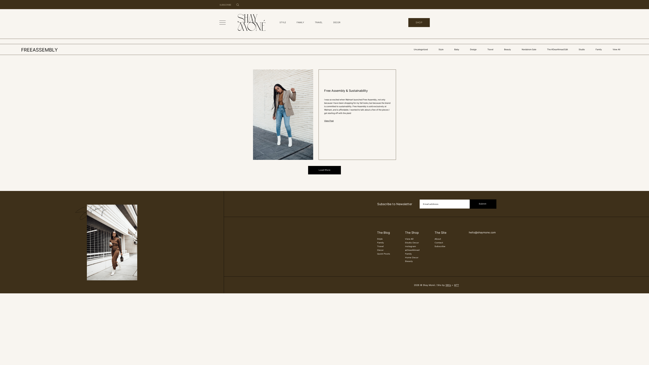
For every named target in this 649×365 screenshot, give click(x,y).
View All (616, 49)
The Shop (412, 232)
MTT (456, 285)
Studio (582, 49)
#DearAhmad (412, 250)
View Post (329, 120)
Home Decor (411, 258)
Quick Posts (383, 254)
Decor (380, 250)
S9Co (448, 285)
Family (599, 49)
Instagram (410, 246)
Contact (439, 243)
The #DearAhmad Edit (557, 49)
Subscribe (440, 246)
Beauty (507, 49)
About (438, 239)
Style (441, 49)
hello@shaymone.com (482, 232)
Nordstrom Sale (529, 49)
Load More (324, 170)
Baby (456, 49)
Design (473, 49)
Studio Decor (412, 243)
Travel (490, 49)
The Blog (383, 232)
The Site (440, 232)
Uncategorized (421, 49)
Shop (419, 22)
